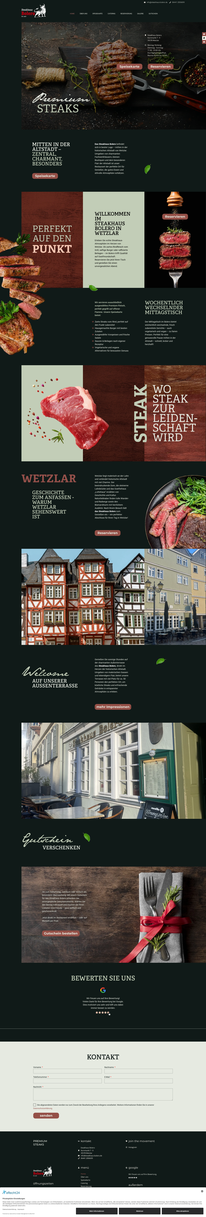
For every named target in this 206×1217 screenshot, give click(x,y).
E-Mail (107, 1077)
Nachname (109, 1067)
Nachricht (37, 1087)
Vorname (37, 1067)
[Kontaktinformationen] (204, 34)
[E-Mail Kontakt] (204, 42)
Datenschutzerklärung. (43, 1108)
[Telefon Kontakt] (204, 38)
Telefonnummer (40, 1077)
